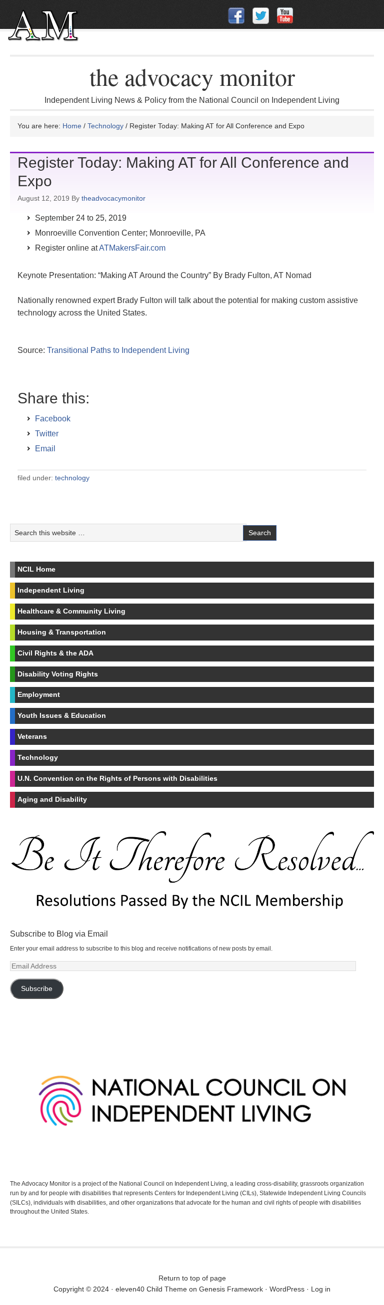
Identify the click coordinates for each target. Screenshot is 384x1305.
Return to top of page (192, 1278)
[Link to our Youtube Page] (285, 15)
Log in (320, 1289)
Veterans (32, 736)
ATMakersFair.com (132, 248)
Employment (39, 694)
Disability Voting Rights (58, 674)
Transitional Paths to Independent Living (118, 350)
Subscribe (36, 988)
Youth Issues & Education (62, 715)
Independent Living (51, 590)
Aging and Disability (52, 799)
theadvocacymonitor (114, 198)
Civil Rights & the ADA (56, 653)
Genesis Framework (231, 1289)
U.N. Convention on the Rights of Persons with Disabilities (118, 778)
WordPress (287, 1289)
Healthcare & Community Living (72, 611)
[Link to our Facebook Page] (236, 15)
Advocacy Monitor (74, 31)
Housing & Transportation (62, 632)
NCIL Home (37, 569)
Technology (72, 478)
